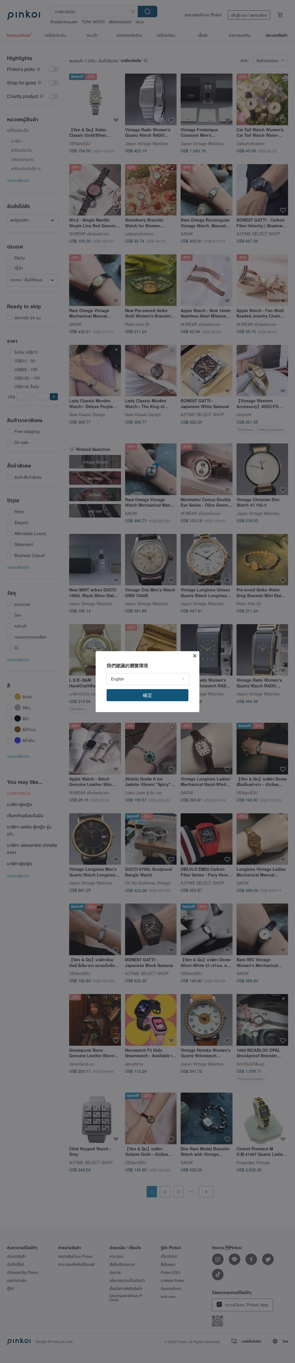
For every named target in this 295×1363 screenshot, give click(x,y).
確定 (147, 695)
